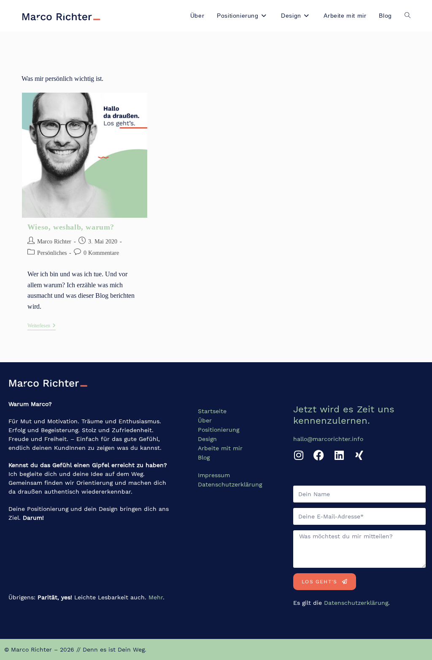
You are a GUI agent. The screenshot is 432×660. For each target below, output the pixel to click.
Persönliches (52, 253)
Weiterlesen (41, 326)
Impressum (214, 475)
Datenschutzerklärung (230, 484)
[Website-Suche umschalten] (407, 16)
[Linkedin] (339, 455)
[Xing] (359, 455)
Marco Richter (54, 241)
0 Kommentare (101, 253)
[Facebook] (318, 455)
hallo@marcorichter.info (328, 439)
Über (205, 420)
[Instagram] (298, 455)
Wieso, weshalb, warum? (70, 227)
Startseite (212, 411)
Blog (204, 457)
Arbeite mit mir (220, 448)
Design (207, 439)
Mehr (155, 597)
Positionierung (218, 429)
